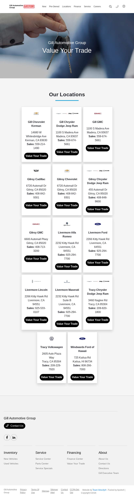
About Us (103, 459)
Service (40, 452)
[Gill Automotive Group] (21, 6)
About (103, 452)
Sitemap (45, 491)
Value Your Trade (36, 156)
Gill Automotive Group (10, 491)
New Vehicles (10, 459)
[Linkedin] (14, 437)
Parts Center (42, 463)
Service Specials (43, 468)
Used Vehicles (11, 463)
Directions (104, 468)
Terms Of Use (35, 491)
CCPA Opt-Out (74, 491)
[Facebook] (7, 437)
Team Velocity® (99, 490)
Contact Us (16, 425)
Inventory (10, 452)
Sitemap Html (54, 491)
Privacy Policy (23, 491)
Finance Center (75, 459)
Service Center (43, 459)
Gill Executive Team (109, 473)
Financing (74, 452)
